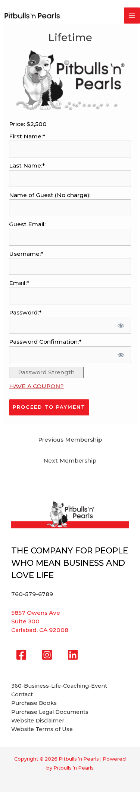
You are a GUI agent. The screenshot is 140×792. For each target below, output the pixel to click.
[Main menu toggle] (132, 15)
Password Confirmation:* (45, 341)
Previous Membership (70, 439)
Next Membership (69, 460)
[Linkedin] (73, 655)
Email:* (19, 282)
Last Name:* (27, 165)
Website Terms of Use (42, 729)
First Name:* (27, 136)
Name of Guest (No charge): (49, 195)
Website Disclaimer (37, 720)
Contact (22, 694)
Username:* (26, 253)
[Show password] (121, 325)
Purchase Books (34, 703)
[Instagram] (47, 655)
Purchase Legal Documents (49, 712)
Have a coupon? (36, 386)
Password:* (25, 312)
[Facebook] (21, 655)
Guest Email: (27, 224)
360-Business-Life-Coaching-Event (59, 685)
